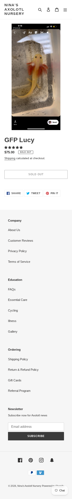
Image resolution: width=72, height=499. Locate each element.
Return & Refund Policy (23, 369)
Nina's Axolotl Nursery (14, 9)
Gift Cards (14, 380)
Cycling (13, 310)
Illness (12, 321)
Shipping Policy (18, 359)
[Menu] (65, 9)
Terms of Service (19, 261)
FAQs (12, 289)
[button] (13, 147)
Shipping (9, 158)
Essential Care (17, 299)
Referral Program (19, 390)
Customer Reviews (20, 240)
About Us (14, 230)
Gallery (12, 331)
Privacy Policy (17, 251)
